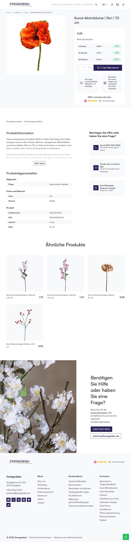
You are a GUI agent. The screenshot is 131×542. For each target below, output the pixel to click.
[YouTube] (29, 500)
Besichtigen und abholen (80, 488)
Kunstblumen (17, 12)
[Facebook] (8, 500)
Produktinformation (14, 121)
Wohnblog (42, 485)
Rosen (26, 12)
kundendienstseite (99, 412)
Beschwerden (75, 485)
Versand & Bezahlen (77, 481)
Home (8, 12)
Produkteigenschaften (33, 121)
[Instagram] (14, 500)
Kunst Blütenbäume (108, 488)
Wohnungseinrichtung (110, 513)
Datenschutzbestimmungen (81, 505)
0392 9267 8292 (14, 490)
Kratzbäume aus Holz (109, 498)
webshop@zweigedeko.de (106, 436)
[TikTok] (8, 505)
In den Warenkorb (110, 67)
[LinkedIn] (19, 500)
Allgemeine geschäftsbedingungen (68, 537)
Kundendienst (43, 488)
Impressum (42, 495)
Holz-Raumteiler (107, 491)
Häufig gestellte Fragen (79, 492)
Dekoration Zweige (108, 502)
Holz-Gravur (105, 505)
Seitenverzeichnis (45, 492)
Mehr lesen (39, 163)
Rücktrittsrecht (75, 495)
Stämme (103, 495)
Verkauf (103, 520)
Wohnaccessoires (108, 516)
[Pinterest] (24, 500)
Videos (40, 499)
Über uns (41, 481)
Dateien (41, 502)
